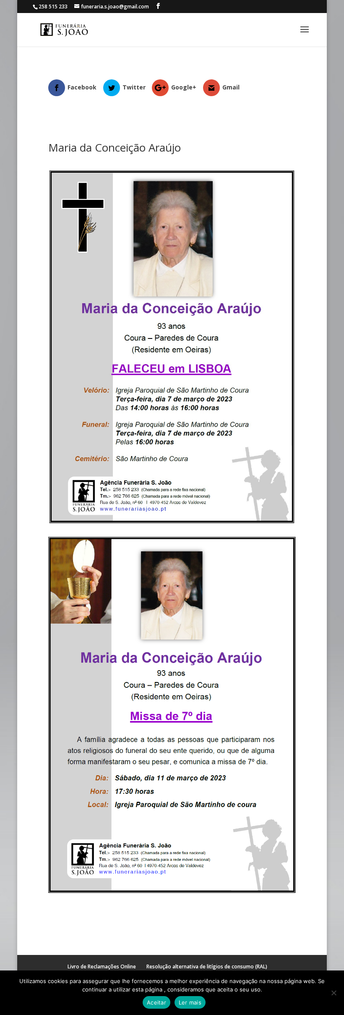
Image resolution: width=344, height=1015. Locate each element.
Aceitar (156, 1002)
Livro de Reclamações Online (102, 966)
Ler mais (190, 1002)
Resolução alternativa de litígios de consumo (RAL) (206, 966)
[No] (333, 993)
